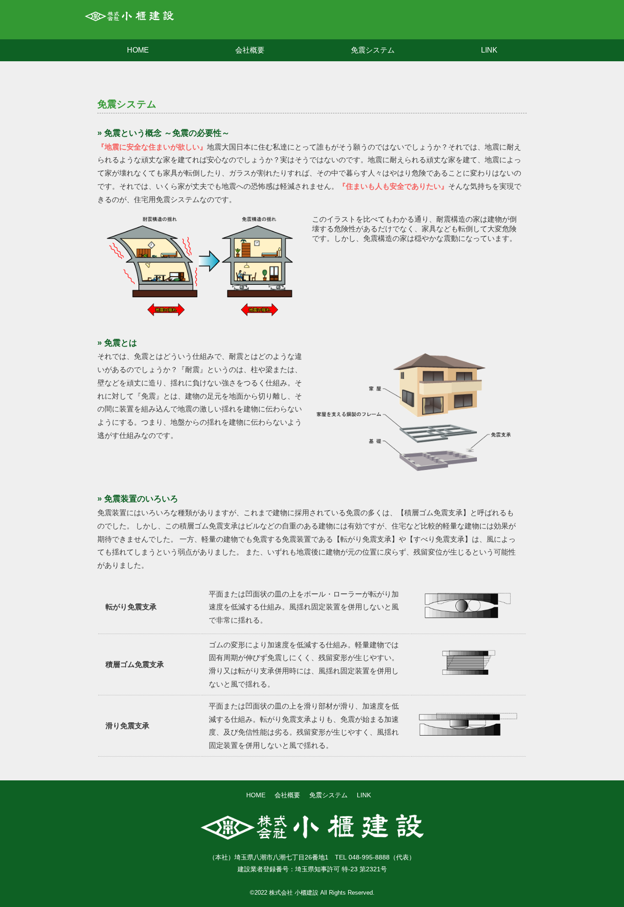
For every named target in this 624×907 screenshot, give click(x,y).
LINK (489, 50)
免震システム (373, 50)
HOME (138, 50)
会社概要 (249, 50)
